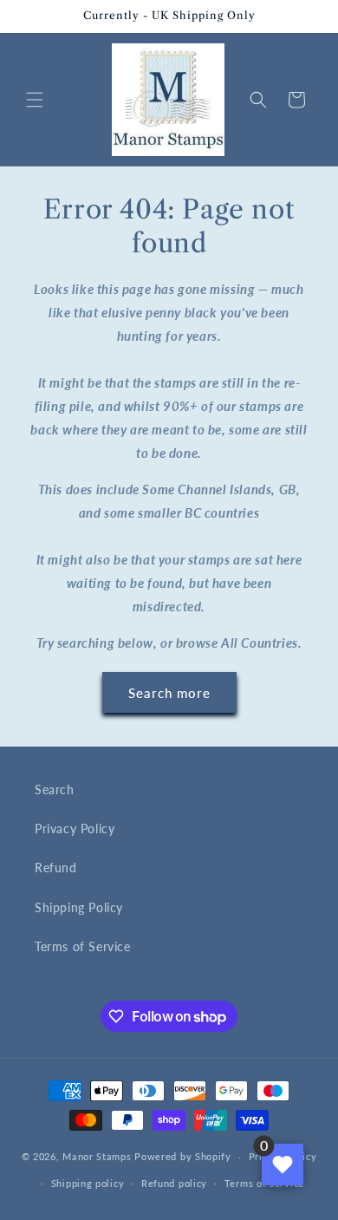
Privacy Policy (74, 828)
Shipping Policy (79, 907)
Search (55, 789)
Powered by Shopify (182, 1156)
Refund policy (174, 1183)
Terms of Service (83, 946)
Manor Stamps (96, 1156)
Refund (56, 867)
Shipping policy (88, 1183)
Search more (169, 693)
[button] (35, 100)
